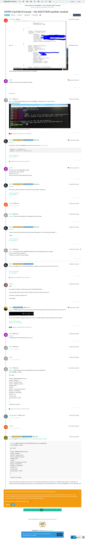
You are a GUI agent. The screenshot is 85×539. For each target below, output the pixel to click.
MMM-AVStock (19, 322)
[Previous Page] (25, 510)
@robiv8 (37, 184)
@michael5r (22, 415)
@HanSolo (27, 307)
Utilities (7, 14)
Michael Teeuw (49, 530)
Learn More (40, 535)
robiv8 (10, 80)
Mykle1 (11, 140)
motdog (11, 426)
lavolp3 (11, 307)
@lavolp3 (16, 99)
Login (13, 504)
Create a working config (13, 155)
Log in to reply (77, 15)
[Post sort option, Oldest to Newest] (70, 15)
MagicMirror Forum (10, 1)
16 (53, 510)
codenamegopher (13, 415)
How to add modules (13, 156)
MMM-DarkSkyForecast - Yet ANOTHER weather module (32, 439)
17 (56, 510)
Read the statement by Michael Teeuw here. (42, 7)
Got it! (59, 534)
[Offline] (6, 141)
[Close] (79, 491)
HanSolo (11, 283)
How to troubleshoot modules (15, 321)
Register (8, 504)
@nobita (37, 140)
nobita (10, 99)
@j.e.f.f (19, 19)
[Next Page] (60, 510)
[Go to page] (50, 510)
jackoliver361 (12, 19)
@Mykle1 (16, 214)
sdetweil (11, 203)
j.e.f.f (10, 436)
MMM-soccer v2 (12, 322)
